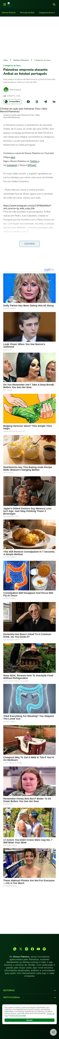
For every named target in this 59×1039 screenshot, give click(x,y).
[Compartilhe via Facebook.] (28, 101)
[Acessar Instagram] (26, 949)
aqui (13, 157)
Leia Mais (29, 244)
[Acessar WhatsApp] (15, 949)
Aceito (29, 1020)
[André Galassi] (6, 89)
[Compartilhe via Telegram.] (45, 101)
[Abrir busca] (54, 4)
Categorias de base (47, 12)
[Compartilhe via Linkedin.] (54, 101)
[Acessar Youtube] (38, 949)
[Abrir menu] (4, 4)
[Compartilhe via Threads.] (37, 101)
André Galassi (15, 90)
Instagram (12, 165)
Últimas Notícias (9, 12)
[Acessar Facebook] (32, 949)
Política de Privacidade (17, 1015)
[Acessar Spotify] (44, 949)
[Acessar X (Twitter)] (21, 949)
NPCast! (32, 165)
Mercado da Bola (27, 12)
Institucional (11, 997)
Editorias (9, 990)
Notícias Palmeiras (21, 60)
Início (5, 60)
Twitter (34, 161)
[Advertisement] (29, 37)
